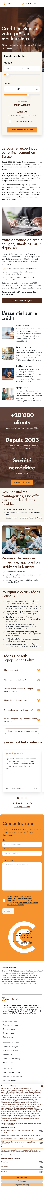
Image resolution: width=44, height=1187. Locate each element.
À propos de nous (22, 482)
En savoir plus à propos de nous (22, 731)
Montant (8, 63)
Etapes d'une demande (12, 1076)
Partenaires (8, 1037)
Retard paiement (10, 1080)
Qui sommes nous (10, 1025)
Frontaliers (7, 1055)
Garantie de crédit (21, 121)
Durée (7, 83)
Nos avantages (9, 1029)
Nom (4, 840)
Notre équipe (8, 1033)
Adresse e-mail (8, 849)
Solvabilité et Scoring (11, 1059)
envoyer (7, 911)
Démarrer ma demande (22, 130)
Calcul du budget (10, 1047)
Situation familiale (10, 1051)
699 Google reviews (22, 807)
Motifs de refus (9, 1063)
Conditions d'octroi (10, 1043)
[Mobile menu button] (40, 3)
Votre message (8, 860)
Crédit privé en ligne (22, 301)
